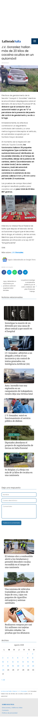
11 (7, 662)
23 (33, 666)
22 (28, 666)
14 (23, 662)
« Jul (3, 680)
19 (13, 666)
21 (23, 666)
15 (28, 662)
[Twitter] (9, 272)
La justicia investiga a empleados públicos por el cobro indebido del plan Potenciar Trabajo (28, 285)
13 (18, 662)
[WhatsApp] (14, 272)
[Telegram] (25, 272)
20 (18, 666)
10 (3, 662)
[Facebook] (4, 272)
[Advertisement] (19, 19)
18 (8, 666)
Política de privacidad (9, 713)
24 (3, 670)
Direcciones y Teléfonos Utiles (12, 708)
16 (33, 662)
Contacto (5, 710)
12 (13, 662)
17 (3, 666)
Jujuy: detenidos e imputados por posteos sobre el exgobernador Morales (9, 285)
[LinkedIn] (20, 272)
